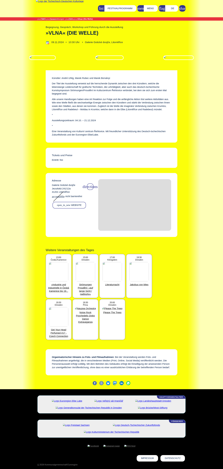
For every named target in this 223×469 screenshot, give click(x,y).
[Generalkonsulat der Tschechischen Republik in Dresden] (89, 407)
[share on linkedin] (121, 383)
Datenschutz (173, 458)
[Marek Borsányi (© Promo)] (179, 57)
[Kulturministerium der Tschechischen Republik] (111, 432)
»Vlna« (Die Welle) (85, 19)
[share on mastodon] (115, 383)
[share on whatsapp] (128, 383)
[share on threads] (101, 383)
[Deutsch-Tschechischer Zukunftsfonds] (136, 425)
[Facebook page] (93, 446)
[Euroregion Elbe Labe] (67, 401)
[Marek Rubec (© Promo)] (109, 57)
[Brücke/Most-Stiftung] (152, 407)
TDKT (43, 19)
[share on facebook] (94, 383)
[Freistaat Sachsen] (76, 425)
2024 (71, 19)
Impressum (147, 458)
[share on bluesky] (108, 383)
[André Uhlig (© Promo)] (42, 57)
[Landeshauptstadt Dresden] (153, 401)
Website (69, 205)
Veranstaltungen (57, 19)
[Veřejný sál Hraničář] (108, 401)
